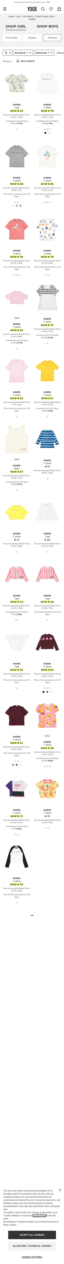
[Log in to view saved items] (51, 9)
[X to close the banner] (60, 1190)
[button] (32, 915)
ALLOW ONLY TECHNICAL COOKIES (32, 1246)
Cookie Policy (39, 1215)
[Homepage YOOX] (32, 9)
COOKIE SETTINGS (32, 1257)
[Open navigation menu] (4, 9)
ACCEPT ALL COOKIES (32, 1235)
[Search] (42, 9)
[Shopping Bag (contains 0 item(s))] (59, 9)
